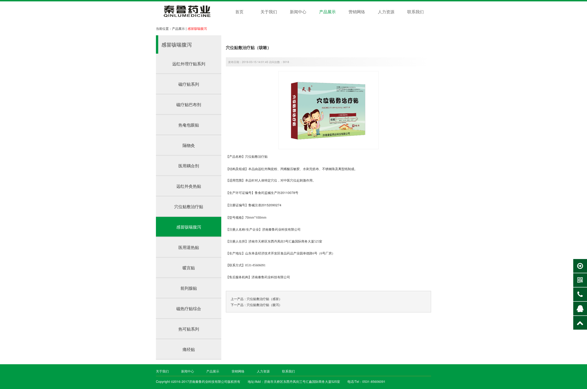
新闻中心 (298, 11)
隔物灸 (189, 145)
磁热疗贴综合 (188, 308)
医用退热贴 (188, 247)
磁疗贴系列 (188, 84)
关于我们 (268, 11)
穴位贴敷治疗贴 (188, 206)
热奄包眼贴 (188, 125)
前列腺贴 (188, 288)
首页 (239, 11)
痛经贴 (189, 349)
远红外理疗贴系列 (188, 63)
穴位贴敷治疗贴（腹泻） (264, 304)
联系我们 (415, 11)
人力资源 (386, 11)
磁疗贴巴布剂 (188, 104)
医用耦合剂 (188, 165)
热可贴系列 (188, 329)
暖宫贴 (189, 267)
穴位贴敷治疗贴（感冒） (264, 298)
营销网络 (357, 11)
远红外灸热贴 (188, 186)
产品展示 (327, 11)
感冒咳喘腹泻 (197, 28)
